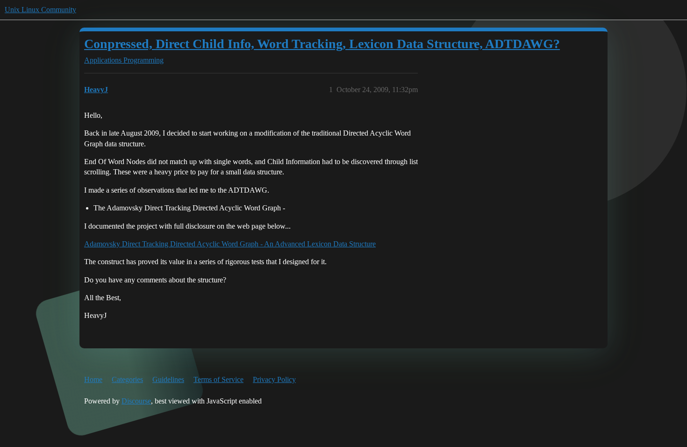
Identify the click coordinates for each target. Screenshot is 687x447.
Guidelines (168, 379)
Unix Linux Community (40, 10)
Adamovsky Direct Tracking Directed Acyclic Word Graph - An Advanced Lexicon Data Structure (230, 244)
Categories (127, 379)
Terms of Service (218, 379)
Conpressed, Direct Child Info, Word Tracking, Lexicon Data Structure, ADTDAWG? (322, 43)
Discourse (136, 401)
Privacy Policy (274, 379)
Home (93, 379)
